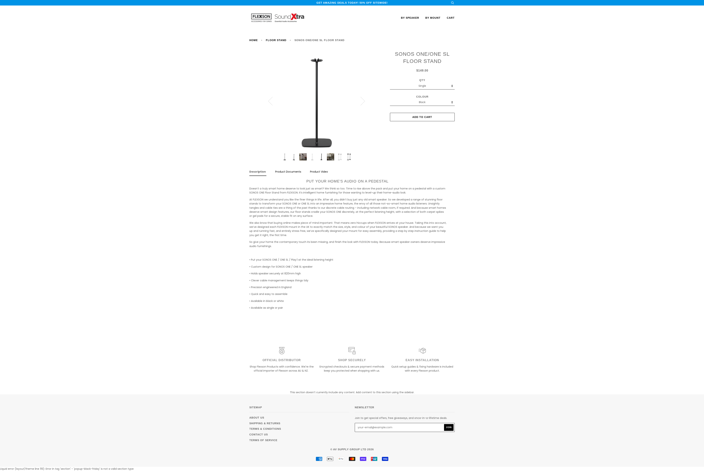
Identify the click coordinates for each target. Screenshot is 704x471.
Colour (422, 96)
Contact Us (258, 434)
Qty (422, 80)
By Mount (433, 17)
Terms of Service (263, 440)
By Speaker (410, 17)
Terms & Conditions (265, 428)
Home (253, 40)
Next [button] (360, 101)
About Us (256, 417)
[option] (316, 100)
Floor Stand (276, 40)
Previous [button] (272, 101)
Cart (451, 17)
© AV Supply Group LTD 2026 (352, 449)
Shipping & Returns (264, 423)
